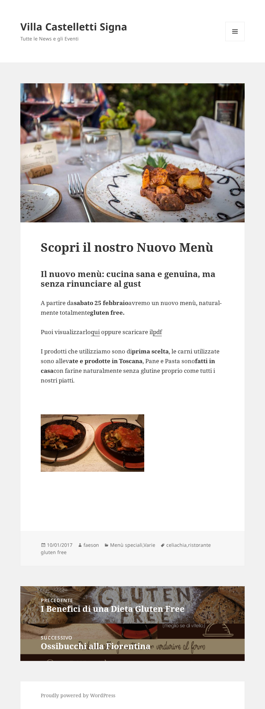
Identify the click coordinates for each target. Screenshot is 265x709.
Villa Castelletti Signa (73, 26)
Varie (149, 545)
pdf (157, 332)
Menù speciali (126, 545)
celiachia (176, 545)
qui (95, 332)
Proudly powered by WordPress (78, 695)
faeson (91, 545)
